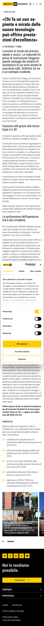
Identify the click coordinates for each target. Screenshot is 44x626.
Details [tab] (22, 271)
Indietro (10, 541)
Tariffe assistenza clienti (10, 617)
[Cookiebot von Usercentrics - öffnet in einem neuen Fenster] (26, 264)
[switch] (38, 319)
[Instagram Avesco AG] (4, 555)
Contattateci (22, 4)
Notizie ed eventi (9, 12)
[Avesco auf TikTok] (21, 555)
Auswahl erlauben (22, 352)
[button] (37, 4)
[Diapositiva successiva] (38, 514)
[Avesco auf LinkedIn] (16, 555)
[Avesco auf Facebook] (10, 555)
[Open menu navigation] (40, 4)
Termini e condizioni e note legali (13, 611)
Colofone (5, 605)
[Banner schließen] (40, 265)
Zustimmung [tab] (8, 271)
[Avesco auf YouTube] (27, 555)
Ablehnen (22, 359)
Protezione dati (17, 605)
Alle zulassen (22, 344)
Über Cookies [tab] (35, 271)
